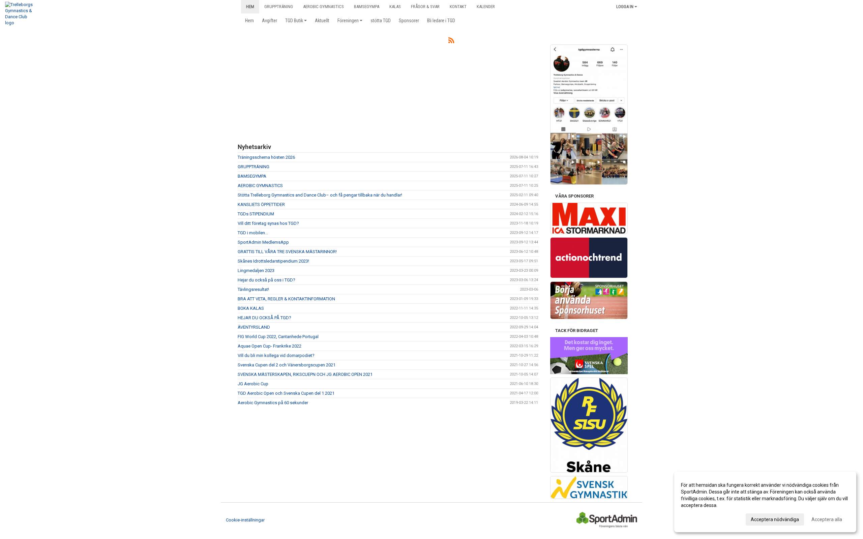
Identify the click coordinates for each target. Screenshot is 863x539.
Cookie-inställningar (245, 519)
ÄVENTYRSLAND (254, 327)
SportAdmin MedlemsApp (263, 242)
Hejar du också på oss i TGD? (266, 279)
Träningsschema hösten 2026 (266, 157)
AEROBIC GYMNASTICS (260, 185)
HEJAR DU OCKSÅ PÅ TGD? (264, 317)
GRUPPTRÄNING (253, 166)
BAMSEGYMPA (252, 176)
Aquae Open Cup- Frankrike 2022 (269, 346)
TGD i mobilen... (253, 232)
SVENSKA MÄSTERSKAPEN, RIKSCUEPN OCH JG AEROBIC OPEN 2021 (305, 374)
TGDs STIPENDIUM (256, 213)
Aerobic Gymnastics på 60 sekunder (273, 402)
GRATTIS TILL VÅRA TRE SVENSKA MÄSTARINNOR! (287, 251)
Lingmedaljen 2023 (256, 270)
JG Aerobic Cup (253, 383)
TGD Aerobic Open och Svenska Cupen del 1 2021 (286, 393)
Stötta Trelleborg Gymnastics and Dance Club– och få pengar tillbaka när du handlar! (320, 195)
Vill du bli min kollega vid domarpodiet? (276, 355)
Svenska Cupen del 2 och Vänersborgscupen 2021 (286, 364)
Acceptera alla (826, 519)
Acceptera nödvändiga (775, 519)
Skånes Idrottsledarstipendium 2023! (273, 261)
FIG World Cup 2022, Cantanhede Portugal (278, 336)
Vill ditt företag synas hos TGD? (268, 223)
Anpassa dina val (699, 518)
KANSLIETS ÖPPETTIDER (261, 204)
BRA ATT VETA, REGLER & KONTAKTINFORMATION (286, 298)
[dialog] (765, 502)
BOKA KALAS (251, 308)
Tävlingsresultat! (253, 289)
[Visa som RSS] (451, 41)
